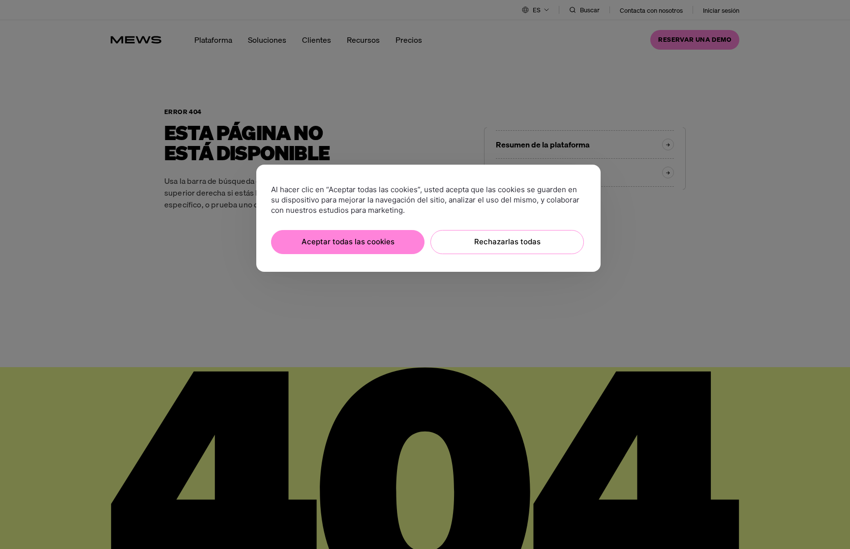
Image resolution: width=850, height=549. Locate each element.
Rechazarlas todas (507, 241)
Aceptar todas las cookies (348, 241)
